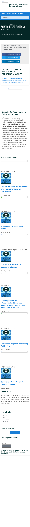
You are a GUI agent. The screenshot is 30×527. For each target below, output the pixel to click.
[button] (11, 54)
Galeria (9, 13)
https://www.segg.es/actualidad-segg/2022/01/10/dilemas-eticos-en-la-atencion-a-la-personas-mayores (14, 80)
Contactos (21, 13)
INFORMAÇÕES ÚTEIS (19, 48)
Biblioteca (3, 13)
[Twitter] (2, 153)
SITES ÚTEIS (8, 50)
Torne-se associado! (8, 428)
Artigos (8, 33)
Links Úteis (14, 13)
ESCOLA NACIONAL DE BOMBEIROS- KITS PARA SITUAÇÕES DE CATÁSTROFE (15, 189)
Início (2, 33)
